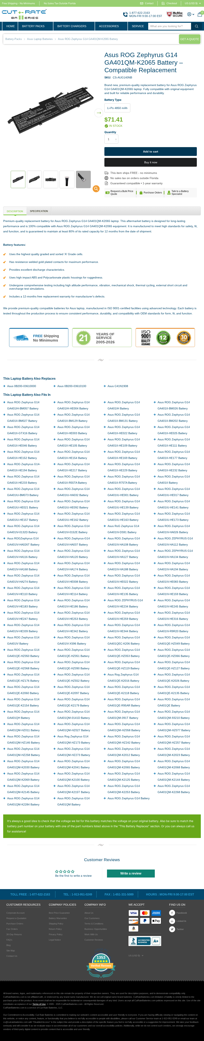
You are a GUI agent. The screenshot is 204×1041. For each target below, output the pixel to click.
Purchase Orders (153, 192)
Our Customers (92, 918)
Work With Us (91, 934)
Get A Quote (189, 39)
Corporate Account (15, 913)
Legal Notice (55, 940)
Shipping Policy (56, 923)
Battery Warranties (58, 918)
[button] (98, 110)
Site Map (10, 950)
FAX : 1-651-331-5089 (119, 894)
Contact (149, 3)
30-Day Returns (14, 934)
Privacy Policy (56, 934)
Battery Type (112, 99)
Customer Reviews (93, 940)
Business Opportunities (95, 929)
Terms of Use (39, 1004)
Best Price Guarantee (59, 913)
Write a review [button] (130, 873)
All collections (35, 26)
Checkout (172, 3)
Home (10, 26)
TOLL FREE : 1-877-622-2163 (30, 894)
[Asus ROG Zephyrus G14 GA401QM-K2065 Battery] (93, 189)
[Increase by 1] (116, 135)
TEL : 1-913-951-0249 (77, 894)
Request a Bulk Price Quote (122, 192)
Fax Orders (12, 929)
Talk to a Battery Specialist (180, 192)
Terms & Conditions (93, 923)
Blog (8, 945)
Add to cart (150, 151)
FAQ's (9, 940)
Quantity (110, 132)
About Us (88, 913)
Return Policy (55, 929)
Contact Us (11, 956)
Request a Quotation (16, 918)
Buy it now (150, 162)
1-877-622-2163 (139, 12)
